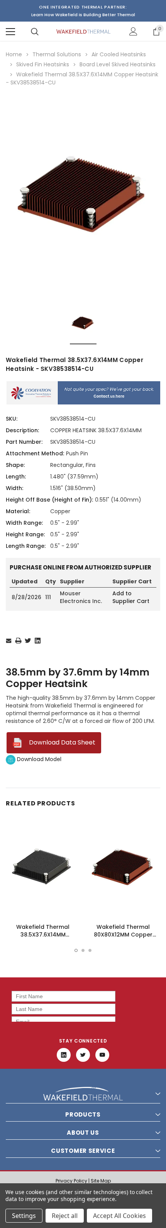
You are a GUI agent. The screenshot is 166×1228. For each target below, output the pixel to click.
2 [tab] (83, 950)
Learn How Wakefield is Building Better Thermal (83, 15)
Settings (24, 1215)
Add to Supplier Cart (130, 597)
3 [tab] (89, 950)
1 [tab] (76, 950)
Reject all (65, 1215)
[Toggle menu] (10, 31)
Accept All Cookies (119, 1215)
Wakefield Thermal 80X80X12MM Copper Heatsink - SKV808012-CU (123, 934)
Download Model (38, 759)
